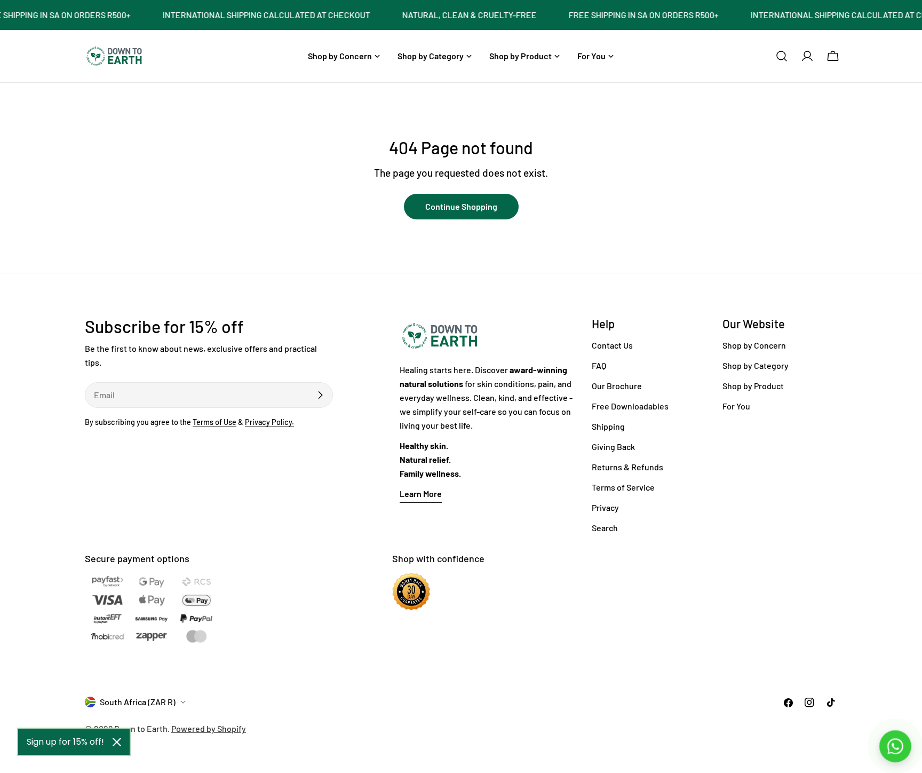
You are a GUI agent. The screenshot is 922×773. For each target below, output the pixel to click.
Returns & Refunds (627, 467)
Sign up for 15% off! (65, 742)
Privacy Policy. (269, 422)
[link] (255, 15)
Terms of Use (214, 422)
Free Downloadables (630, 406)
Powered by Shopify (208, 728)
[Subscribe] (320, 395)
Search (605, 528)
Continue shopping (461, 206)
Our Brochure (617, 386)
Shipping (608, 426)
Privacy (605, 507)
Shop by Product (753, 386)
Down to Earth (141, 728)
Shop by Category (755, 365)
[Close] (117, 742)
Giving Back (613, 446)
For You (736, 406)
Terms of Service (623, 487)
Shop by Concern (754, 345)
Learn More (421, 493)
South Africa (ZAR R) (138, 702)
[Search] (781, 56)
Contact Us (612, 345)
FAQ (599, 365)
